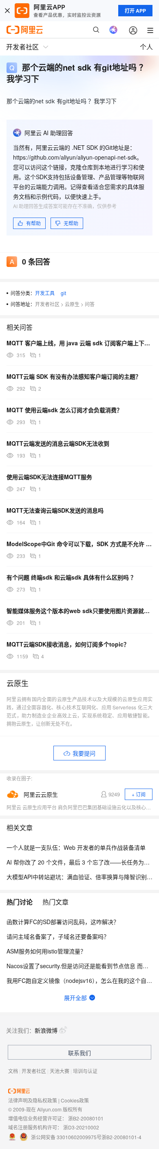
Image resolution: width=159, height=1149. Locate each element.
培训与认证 (85, 1070)
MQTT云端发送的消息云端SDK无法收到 (58, 443)
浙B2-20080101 (86, 1118)
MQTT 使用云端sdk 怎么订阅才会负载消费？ (64, 410)
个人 (146, 46)
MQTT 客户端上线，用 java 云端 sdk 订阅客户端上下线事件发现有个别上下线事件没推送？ (79, 343)
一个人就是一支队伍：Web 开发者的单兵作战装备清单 (76, 847)
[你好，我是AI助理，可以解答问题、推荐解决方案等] (113, 29)
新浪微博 (46, 1030)
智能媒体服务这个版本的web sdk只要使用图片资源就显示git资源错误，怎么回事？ (79, 611)
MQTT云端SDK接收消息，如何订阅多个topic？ (68, 644)
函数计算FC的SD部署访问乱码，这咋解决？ (63, 922)
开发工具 (45, 292)
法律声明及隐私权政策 (32, 1100)
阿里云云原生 (41, 794)
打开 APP (135, 10)
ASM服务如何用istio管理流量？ (46, 951)
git (63, 292)
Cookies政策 (75, 1100)
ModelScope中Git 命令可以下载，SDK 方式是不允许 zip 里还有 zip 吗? (79, 544)
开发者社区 (47, 303)
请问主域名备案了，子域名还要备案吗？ (58, 936)
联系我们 (79, 1053)
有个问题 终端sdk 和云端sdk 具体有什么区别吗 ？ (71, 577)
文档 (13, 1070)
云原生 (72, 303)
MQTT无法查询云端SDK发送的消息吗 (55, 510)
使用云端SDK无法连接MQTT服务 (49, 477)
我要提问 (84, 753)
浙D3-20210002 (81, 1127)
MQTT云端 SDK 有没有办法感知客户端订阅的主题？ (74, 376)
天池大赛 (59, 1070)
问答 (90, 303)
